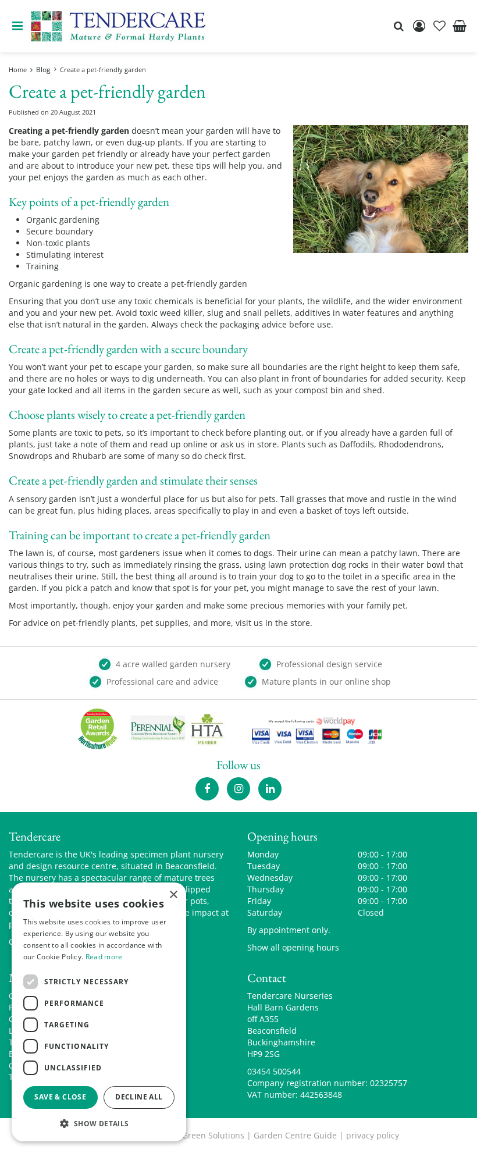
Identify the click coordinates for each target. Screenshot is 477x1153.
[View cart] (459, 26)
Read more (104, 957)
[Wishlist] (439, 26)
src (398, 26)
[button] (99, 1123)
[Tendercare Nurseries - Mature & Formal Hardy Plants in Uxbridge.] (118, 26)
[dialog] (99, 1011)
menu (17, 26)
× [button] (173, 895)
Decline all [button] (138, 1097)
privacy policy (372, 1135)
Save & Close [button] (60, 1097)
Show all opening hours (293, 947)
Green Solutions (213, 1135)
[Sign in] (419, 26)
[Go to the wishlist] (439, 26)
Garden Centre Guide (295, 1135)
